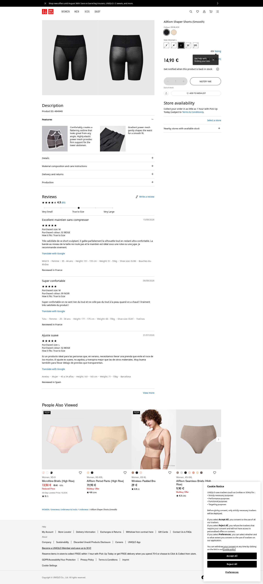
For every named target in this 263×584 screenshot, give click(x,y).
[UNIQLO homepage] (47, 11)
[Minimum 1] (168, 81)
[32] (174, 32)
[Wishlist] (197, 11)
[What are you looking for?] (191, 11)
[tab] (65, 11)
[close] (45, 3)
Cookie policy (229, 549)
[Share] (166, 93)
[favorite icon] (80, 472)
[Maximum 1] (184, 81)
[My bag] (211, 11)
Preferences (232, 572)
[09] (166, 32)
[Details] (217, 69)
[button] (55, 138)
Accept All (232, 556)
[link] (135, 3)
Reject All (232, 564)
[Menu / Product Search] (217, 11)
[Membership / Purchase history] (204, 11)
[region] (232, 532)
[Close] (213, 59)
